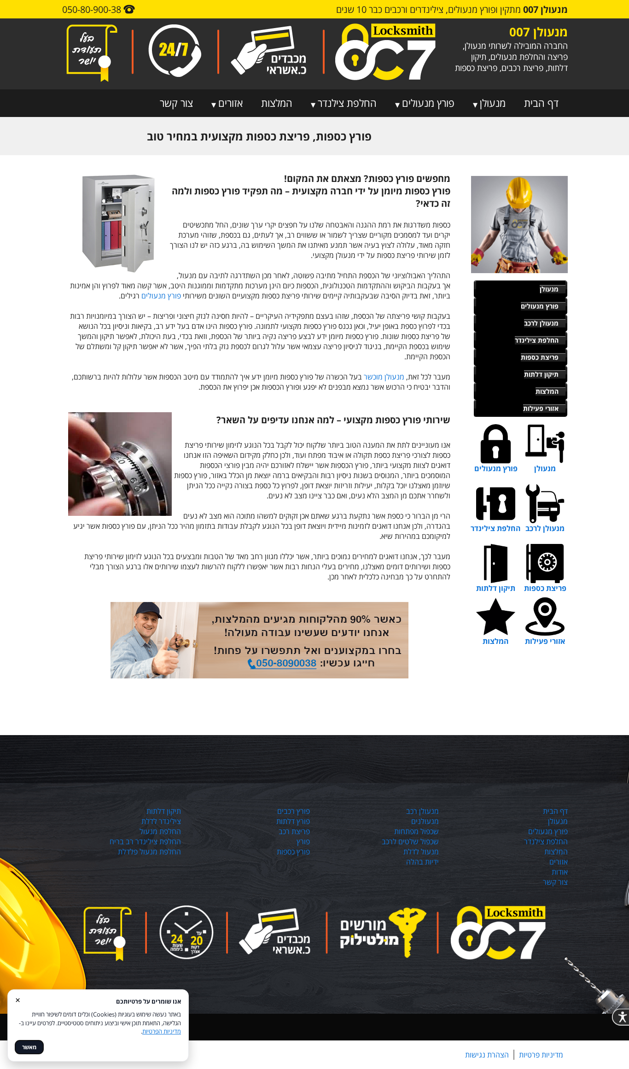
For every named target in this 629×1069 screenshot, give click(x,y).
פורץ (303, 841)
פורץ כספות (293, 852)
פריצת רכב (294, 831)
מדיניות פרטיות (541, 1055)
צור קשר (176, 103)
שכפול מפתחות (416, 831)
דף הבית (541, 103)
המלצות (276, 103)
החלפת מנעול (160, 831)
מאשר (29, 1047)
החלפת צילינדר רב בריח (145, 841)
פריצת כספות (540, 357)
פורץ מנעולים (428, 103)
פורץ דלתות (293, 821)
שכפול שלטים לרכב (410, 841)
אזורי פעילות (541, 408)
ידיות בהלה (422, 862)
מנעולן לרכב (541, 323)
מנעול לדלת (421, 852)
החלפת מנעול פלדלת (149, 852)
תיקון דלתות (541, 374)
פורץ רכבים (293, 811)
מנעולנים (425, 821)
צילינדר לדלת (161, 821)
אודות (560, 872)
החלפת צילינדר (537, 340)
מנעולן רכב (422, 811)
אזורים (230, 103)
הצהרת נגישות (487, 1055)
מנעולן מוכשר (384, 377)
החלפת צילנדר (347, 103)
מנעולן (493, 103)
